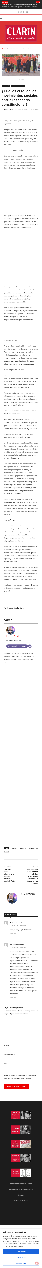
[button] (37, 2)
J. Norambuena (16, 925)
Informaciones (14, 51)
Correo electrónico (10, 1056)
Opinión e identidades (18, 88)
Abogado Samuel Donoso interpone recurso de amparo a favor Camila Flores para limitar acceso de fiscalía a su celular (21, 7)
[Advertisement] (21, 195)
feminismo (23, 850)
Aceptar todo (21, 1252)
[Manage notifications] (37, 1263)
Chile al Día (27, 51)
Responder (13, 936)
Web (5, 1065)
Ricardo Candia (8, 111)
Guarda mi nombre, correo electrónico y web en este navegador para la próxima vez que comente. (20, 1079)
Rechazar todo (21, 1263)
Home (4, 51)
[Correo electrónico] (30, 648)
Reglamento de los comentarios (21, 1191)
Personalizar (21, 1258)
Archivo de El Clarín (21, 1203)
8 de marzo (13, 850)
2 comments (35, 111)
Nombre (7, 1047)
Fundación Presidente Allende (21, 1186)
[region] (21, 1248)
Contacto (21, 1197)
